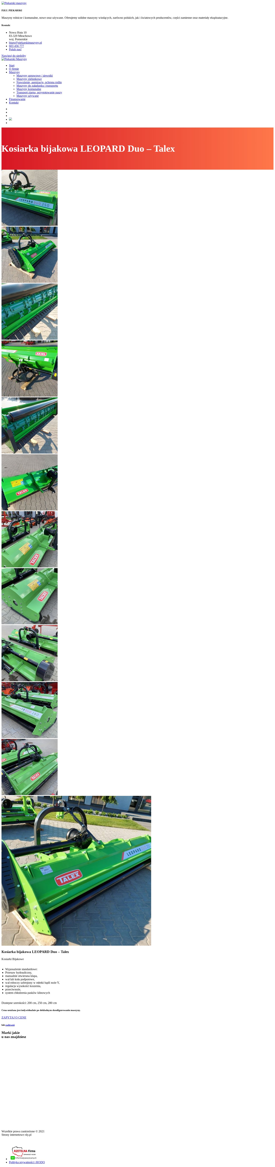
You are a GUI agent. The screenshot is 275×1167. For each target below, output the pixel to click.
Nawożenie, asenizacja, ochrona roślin (39, 82)
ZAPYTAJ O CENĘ (13, 1017)
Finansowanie (17, 99)
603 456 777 (16, 46)
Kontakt (14, 102)
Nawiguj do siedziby (13, 55)
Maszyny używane (27, 95)
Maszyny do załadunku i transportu (37, 85)
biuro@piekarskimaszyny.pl (25, 42)
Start (11, 65)
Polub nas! (15, 49)
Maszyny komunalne (28, 89)
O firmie (14, 68)
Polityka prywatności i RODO (27, 1162)
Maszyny (14, 72)
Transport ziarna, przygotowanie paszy (39, 92)
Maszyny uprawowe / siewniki (34, 75)
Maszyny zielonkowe (29, 79)
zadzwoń (10, 1025)
